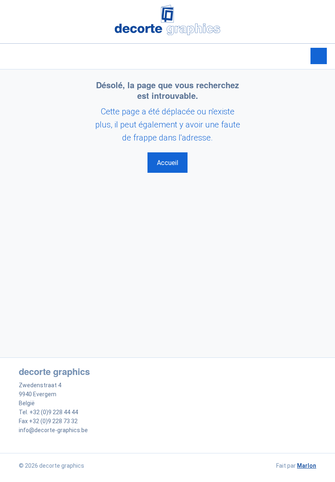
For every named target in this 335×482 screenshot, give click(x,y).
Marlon (306, 465)
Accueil (167, 163)
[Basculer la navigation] (318, 56)
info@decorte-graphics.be (53, 430)
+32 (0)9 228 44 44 (53, 412)
